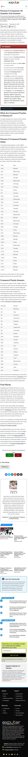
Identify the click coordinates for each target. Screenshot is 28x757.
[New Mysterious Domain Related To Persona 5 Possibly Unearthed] (20, 563)
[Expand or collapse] (25, 109)
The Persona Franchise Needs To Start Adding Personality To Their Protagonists (18, 608)
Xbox (14, 514)
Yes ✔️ (9, 455)
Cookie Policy (19, 696)
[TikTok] (17, 754)
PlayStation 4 (8, 409)
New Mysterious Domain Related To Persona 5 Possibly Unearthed (20, 569)
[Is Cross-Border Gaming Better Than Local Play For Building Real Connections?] (4, 631)
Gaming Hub (6, 708)
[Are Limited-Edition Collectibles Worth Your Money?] (4, 637)
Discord (18, 710)
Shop (4, 710)
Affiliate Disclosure (20, 700)
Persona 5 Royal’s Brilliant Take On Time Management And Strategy (19, 553)
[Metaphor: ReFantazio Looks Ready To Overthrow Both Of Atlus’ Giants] (6, 563)
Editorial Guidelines (8, 698)
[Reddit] (15, 474)
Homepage (6, 700)
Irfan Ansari (4, 24)
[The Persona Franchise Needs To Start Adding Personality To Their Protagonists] (4, 608)
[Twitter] (9, 474)
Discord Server (11, 586)
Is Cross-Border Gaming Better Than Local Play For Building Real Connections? (18, 631)
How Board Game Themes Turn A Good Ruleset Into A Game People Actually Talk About (18, 625)
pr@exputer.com (17, 747)
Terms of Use (19, 698)
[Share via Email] (18, 474)
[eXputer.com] (14, 2)
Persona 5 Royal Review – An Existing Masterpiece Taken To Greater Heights (6, 553)
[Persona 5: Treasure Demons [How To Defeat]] (6, 531)
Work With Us (19, 715)
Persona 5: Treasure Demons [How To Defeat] (6, 536)
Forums (18, 708)
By (1, 24)
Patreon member (21, 674)
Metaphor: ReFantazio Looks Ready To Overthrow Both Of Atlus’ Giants (6, 569)
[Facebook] (6, 474)
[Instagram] (15, 754)
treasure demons (18, 435)
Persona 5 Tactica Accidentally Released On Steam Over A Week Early (20, 537)
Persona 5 (20, 376)
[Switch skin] (26, 6)
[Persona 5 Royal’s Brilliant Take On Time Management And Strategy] (20, 547)
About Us (5, 693)
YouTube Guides (20, 712)
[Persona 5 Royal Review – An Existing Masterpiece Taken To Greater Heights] (6, 547)
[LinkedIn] (12, 474)
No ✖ (18, 455)
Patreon (5, 712)
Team (4, 696)
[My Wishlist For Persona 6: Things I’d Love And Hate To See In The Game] (4, 614)
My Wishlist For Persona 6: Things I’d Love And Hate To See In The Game (18, 614)
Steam (22, 512)
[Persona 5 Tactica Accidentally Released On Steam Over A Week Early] (20, 531)
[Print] (21, 474)
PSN (9, 514)
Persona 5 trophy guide (17, 443)
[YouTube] (12, 754)
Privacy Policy (19, 693)
